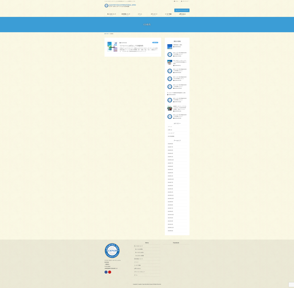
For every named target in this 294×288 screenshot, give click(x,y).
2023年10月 (171, 198)
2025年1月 (170, 176)
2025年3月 (170, 172)
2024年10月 (171, 179)
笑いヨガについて (138, 246)
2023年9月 (170, 201)
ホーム (176, 1)
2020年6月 (170, 230)
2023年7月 (170, 208)
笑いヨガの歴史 (139, 249)
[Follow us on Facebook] (106, 272)
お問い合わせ (137, 268)
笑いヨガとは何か (139, 252)
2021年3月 (170, 221)
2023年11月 (170, 195)
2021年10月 (171, 214)
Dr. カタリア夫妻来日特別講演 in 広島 (176, 92)
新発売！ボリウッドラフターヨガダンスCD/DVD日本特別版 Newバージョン (179, 108)
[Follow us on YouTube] (109, 272)
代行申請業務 (171, 136)
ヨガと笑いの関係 (139, 255)
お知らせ (155, 42)
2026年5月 (170, 150)
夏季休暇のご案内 (177, 44)
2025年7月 (170, 163)
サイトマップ (185, 1)
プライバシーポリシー (139, 271)
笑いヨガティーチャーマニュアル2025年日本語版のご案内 (180, 62)
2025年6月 (170, 166)
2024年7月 (170, 182)
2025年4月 (170, 169)
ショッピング (171, 133)
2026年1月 (170, 156)
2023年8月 (170, 205)
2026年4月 (170, 153)
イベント (170, 126)
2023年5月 (170, 211)
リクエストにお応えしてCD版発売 (131, 46)
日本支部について (138, 258)
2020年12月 (171, 227)
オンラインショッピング (182, 10)
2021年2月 (170, 224)
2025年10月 (171, 159)
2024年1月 (170, 192)
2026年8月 (170, 143)
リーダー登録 (137, 265)
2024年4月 (170, 188)
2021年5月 (170, 217)
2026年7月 (170, 147)
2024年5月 (170, 185)
